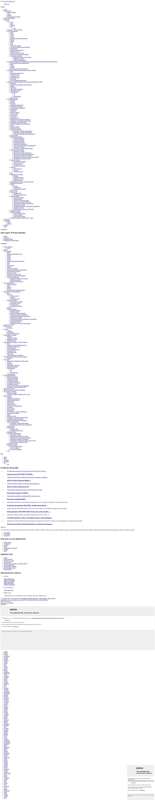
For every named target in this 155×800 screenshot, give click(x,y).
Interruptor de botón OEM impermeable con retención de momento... (30, 524)
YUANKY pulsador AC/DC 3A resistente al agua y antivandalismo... (29, 518)
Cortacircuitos (4, 600)
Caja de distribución (13, 600)
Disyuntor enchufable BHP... (16, 499)
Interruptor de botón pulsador (11, 240)
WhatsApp (3, 604)
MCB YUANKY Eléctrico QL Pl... (18, 487)
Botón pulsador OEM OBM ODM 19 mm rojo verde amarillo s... (28, 511)
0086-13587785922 (9, 583)
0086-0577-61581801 (9, 580)
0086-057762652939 (9, 584)
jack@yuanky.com (10, 1)
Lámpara (40, 600)
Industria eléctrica (8, 239)
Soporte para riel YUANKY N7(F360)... (20, 474)
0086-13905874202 (9, 579)
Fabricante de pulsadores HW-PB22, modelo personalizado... (27, 505)
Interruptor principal (32, 600)
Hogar (5, 236)
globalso (25, 598)
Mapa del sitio (42, 598)
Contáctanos (4, 229)
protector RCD (23, 600)
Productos (6, 237)
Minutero (45, 600)
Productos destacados (32, 598)
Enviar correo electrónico (7, 602)
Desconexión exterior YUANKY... (18, 493)
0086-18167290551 (9, 582)
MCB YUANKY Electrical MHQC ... (19, 480)
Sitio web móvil (51, 598)
